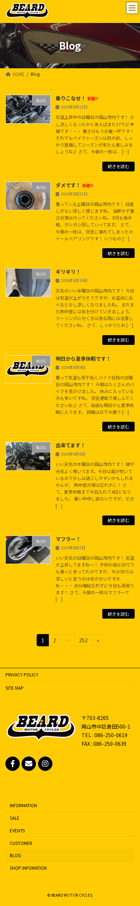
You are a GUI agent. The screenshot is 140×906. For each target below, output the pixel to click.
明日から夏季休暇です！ (83, 358)
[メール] (29, 764)
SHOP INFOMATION (28, 868)
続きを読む (118, 166)
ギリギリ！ (68, 271)
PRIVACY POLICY (21, 674)
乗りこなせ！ (77, 98)
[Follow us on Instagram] (45, 764)
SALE (14, 818)
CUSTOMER (21, 843)
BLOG (15, 855)
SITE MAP (14, 688)
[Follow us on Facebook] (12, 764)
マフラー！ (68, 538)
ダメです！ (74, 185)
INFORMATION (23, 806)
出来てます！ (70, 445)
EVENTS (17, 830)
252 (83, 641)
